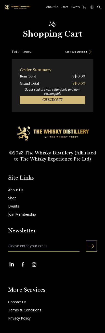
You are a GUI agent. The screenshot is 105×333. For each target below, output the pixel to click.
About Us (52, 7)
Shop (12, 198)
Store (64, 7)
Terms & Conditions (24, 310)
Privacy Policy (19, 318)
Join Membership (22, 214)
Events (75, 7)
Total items (21, 52)
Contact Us (17, 301)
